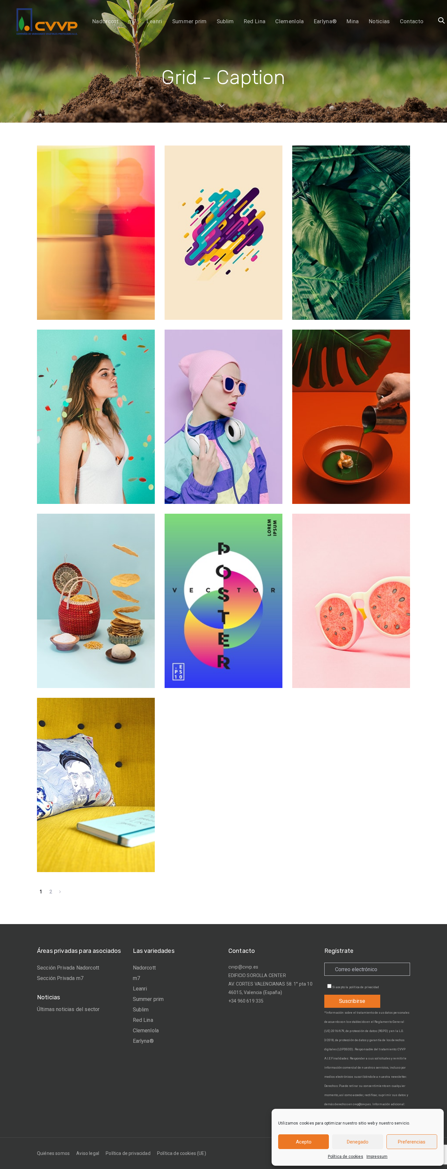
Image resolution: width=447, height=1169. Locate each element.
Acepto (304, 1142)
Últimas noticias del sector (68, 1009)
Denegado (357, 1142)
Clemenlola (146, 1030)
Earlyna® (143, 1041)
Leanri (140, 989)
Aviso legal (87, 1153)
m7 (136, 978)
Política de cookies (345, 1156)
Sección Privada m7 (60, 978)
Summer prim (148, 999)
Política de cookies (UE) (181, 1153)
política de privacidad (364, 987)
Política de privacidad (128, 1153)
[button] (441, 21)
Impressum (377, 1156)
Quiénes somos (53, 1153)
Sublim (141, 1009)
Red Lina (143, 1020)
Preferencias (411, 1142)
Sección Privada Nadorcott (68, 968)
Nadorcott (144, 968)
